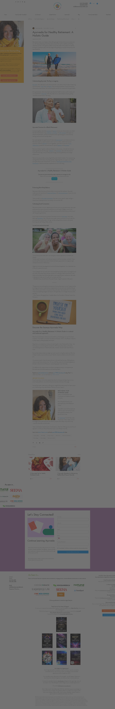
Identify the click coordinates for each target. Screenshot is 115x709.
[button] (88, 7)
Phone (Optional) (29, 49)
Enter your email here (30, 43)
